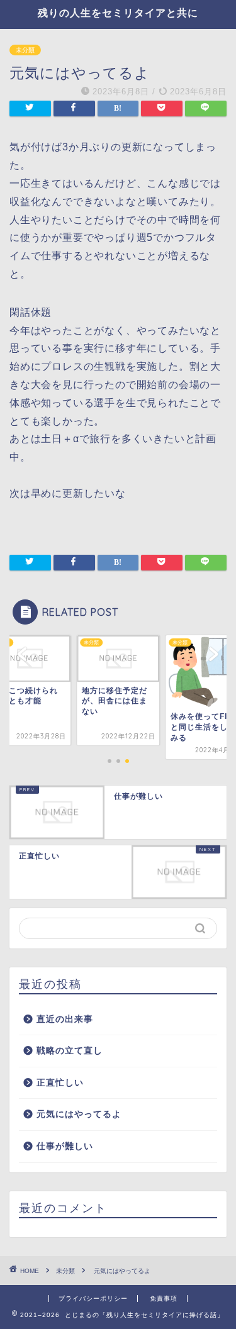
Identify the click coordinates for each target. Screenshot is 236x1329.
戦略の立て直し (70, 1050)
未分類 (25, 50)
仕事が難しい (65, 1146)
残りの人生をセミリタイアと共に (118, 12)
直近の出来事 (65, 1019)
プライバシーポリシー (93, 1298)
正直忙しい (60, 1082)
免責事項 (163, 1298)
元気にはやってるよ (79, 1114)
